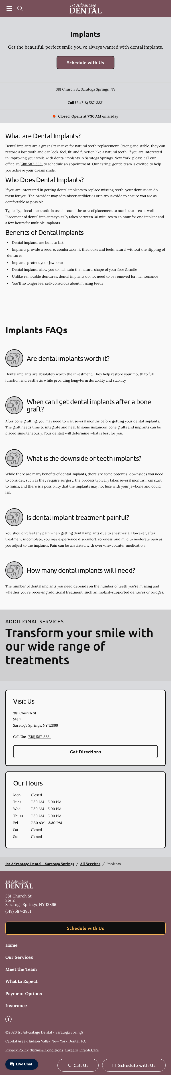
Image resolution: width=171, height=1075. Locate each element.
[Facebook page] (8, 1019)
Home (11, 945)
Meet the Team (21, 969)
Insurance (16, 1005)
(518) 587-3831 (92, 102)
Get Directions (85, 752)
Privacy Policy (16, 1050)
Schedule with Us (85, 62)
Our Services (19, 957)
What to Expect (21, 981)
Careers (71, 1050)
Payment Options (23, 993)
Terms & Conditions (46, 1050)
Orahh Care (89, 1050)
